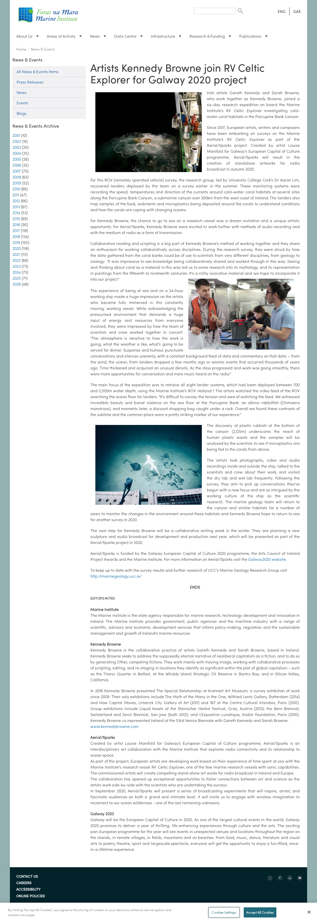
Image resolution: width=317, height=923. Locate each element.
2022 (16, 260)
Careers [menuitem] (23, 883)
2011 (15, 194)
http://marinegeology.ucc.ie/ (116, 576)
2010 (16, 188)
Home (21, 49)
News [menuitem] (93, 37)
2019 (16, 242)
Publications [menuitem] (248, 37)
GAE (297, 11)
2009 (16, 182)
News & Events (43, 49)
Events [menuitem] (22, 102)
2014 (16, 212)
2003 (16, 147)
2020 (16, 248)
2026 (16, 284)
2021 (16, 254)
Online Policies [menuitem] (30, 896)
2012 (16, 200)
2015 (16, 218)
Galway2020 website (267, 559)
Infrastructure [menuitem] (161, 37)
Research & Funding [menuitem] (205, 37)
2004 (16, 153)
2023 (16, 266)
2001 (16, 135)
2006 (16, 165)
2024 (16, 272)
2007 (16, 171)
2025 (16, 278)
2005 (16, 159)
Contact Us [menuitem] (27, 877)
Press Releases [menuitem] (30, 82)
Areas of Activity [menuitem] (59, 37)
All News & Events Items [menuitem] (37, 71)
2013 (16, 206)
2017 (16, 230)
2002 (16, 141)
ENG (282, 11)
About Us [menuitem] (22, 37)
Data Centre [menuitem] (123, 37)
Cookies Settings (224, 912)
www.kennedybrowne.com (114, 726)
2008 (16, 177)
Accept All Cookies (260, 912)
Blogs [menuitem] (21, 113)
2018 (16, 236)
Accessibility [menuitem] (28, 890)
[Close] (309, 912)
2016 (16, 224)
